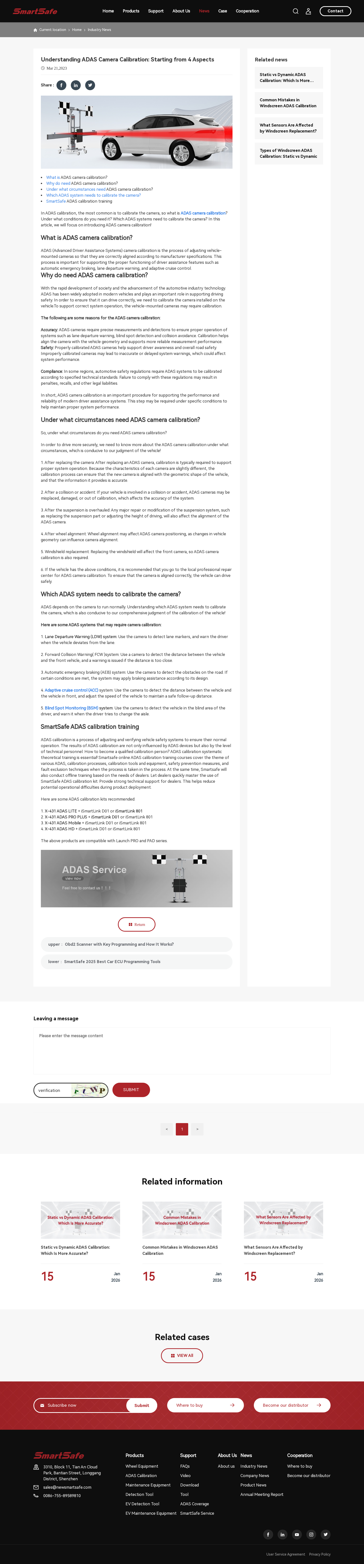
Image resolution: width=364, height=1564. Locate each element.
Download (189, 1485)
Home (108, 11)
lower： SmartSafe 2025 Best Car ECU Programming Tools (104, 961)
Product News (253, 1485)
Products (131, 11)
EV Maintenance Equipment (151, 1513)
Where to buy (189, 1405)
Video (185, 1475)
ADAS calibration (81, 201)
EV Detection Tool (142, 1504)
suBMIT (131, 1089)
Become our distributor (285, 1405)
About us (226, 1466)
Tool (184, 1494)
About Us (181, 11)
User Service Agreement (285, 1554)
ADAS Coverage (194, 1504)
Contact (335, 11)
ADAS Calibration (141, 1475)
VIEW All (185, 1355)
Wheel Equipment (142, 1466)
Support (156, 11)
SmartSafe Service (197, 1513)
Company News (254, 1475)
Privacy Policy (320, 1554)
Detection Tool (139, 1494)
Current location (52, 30)
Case (222, 11)
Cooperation (247, 11)
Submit (141, 1405)
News (204, 11)
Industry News (99, 30)
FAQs (185, 1466)
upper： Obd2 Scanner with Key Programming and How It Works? (111, 944)
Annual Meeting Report (262, 1494)
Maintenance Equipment (148, 1485)
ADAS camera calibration (83, 177)
